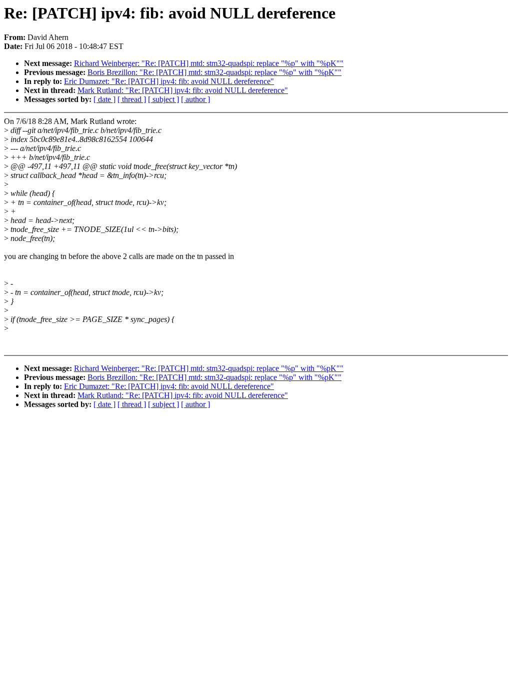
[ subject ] (163, 99)
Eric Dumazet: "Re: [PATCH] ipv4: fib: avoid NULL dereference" (169, 81)
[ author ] (195, 99)
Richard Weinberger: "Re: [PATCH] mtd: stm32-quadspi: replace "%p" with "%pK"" (209, 63)
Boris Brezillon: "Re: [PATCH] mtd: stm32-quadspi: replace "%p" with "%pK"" (215, 72)
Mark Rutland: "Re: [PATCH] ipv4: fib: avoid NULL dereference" (183, 90)
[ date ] (105, 99)
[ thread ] (132, 99)
